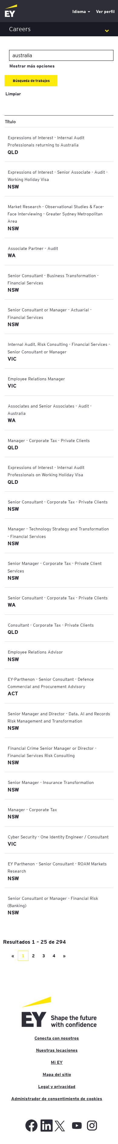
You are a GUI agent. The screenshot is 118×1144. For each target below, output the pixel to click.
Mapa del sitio (57, 1074)
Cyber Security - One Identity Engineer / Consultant (58, 836)
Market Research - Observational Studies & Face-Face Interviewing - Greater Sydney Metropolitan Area (56, 214)
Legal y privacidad (56, 1086)
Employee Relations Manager (36, 378)
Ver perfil (105, 11)
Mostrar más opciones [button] (32, 66)
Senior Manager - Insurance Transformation (51, 782)
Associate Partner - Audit (33, 248)
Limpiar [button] (13, 94)
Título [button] (10, 121)
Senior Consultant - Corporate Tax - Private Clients (58, 501)
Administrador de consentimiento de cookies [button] (56, 1098)
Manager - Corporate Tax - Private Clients (49, 440)
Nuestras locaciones (57, 1050)
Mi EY (57, 1062)
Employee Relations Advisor (35, 651)
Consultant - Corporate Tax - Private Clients (51, 625)
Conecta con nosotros (56, 1038)
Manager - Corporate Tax (32, 809)
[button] (59, 29)
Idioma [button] (79, 11)
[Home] (11, 11)
